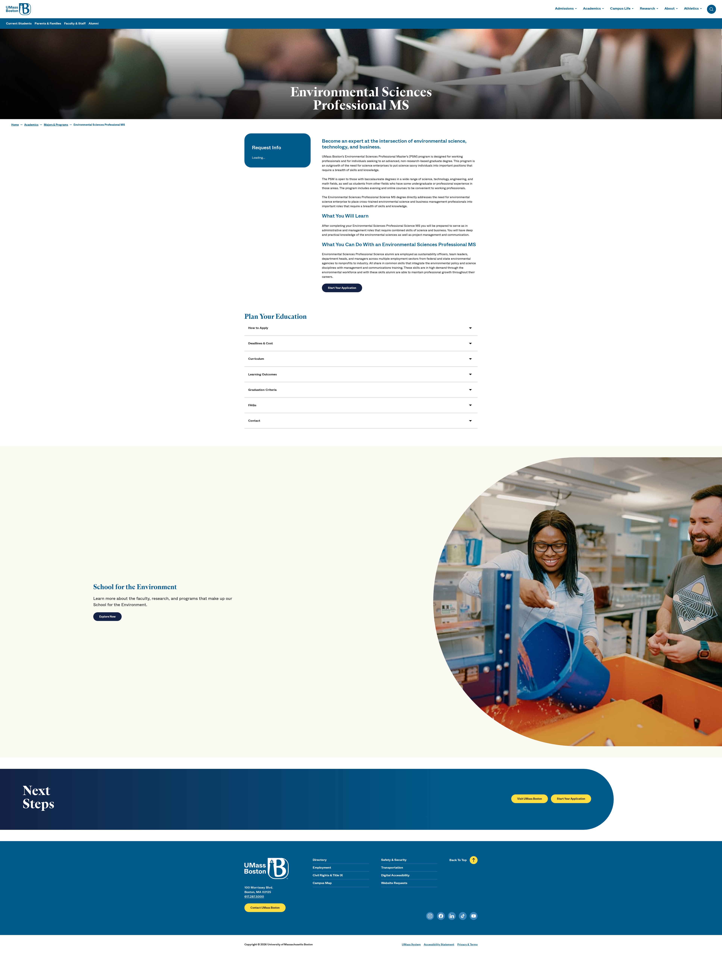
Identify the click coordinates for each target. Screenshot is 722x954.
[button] (361, 327)
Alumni (94, 23)
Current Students (19, 23)
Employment (322, 867)
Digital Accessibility (395, 875)
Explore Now (107, 617)
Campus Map (322, 883)
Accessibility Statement (439, 944)
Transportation (392, 867)
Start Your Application (342, 288)
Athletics (691, 8)
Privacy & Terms (467, 944)
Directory (320, 860)
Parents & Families (48, 23)
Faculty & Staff (75, 23)
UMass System (411, 944)
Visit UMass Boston (529, 799)
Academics (592, 8)
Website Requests (394, 883)
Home (15, 125)
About (669, 8)
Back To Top (458, 860)
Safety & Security (394, 860)
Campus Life (620, 8)
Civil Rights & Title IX (328, 875)
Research (647, 8)
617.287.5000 (254, 896)
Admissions (564, 8)
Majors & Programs (56, 125)
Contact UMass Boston (265, 908)
